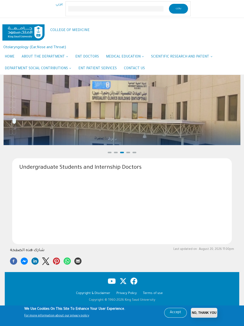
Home (10, 57)
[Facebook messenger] (24, 260)
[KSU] (23, 31)
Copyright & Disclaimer (93, 293)
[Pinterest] (56, 260)
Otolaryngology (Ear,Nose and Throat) (34, 48)
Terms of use (153, 293)
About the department (44, 57)
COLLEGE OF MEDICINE (70, 30)
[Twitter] (45, 260)
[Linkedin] (35, 260)
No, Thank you (204, 313)
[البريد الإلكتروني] (77, 260)
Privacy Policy (127, 293)
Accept (175, 313)
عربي (59, 4)
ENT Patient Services (97, 69)
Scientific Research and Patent (180, 57)
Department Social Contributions (37, 69)
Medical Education (124, 57)
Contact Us (134, 69)
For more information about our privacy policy (56, 316)
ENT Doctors (87, 57)
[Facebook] (13, 260)
